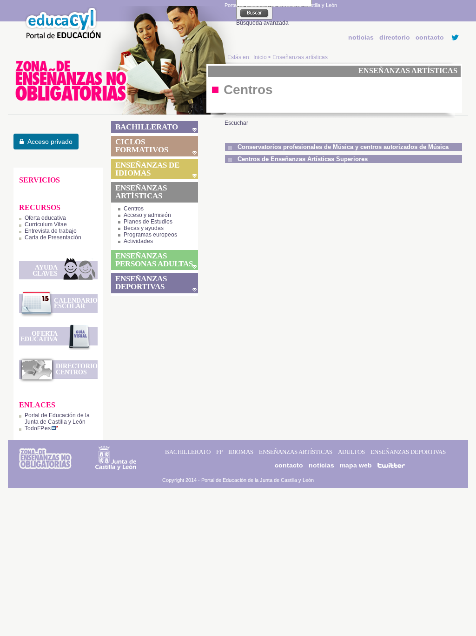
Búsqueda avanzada (262, 23)
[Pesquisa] (254, 13)
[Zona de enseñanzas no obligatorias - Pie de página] (45, 467)
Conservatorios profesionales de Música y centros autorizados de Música (343, 146)
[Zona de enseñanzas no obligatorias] (124, 112)
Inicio (260, 57)
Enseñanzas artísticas (300, 57)
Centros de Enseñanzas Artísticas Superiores (303, 159)
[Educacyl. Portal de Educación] (60, 37)
